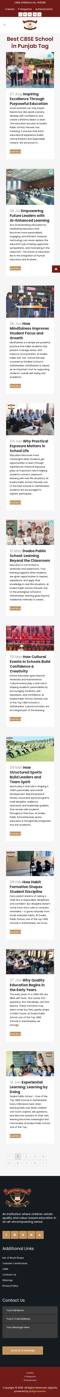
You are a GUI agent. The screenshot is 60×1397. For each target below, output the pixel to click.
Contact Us (9, 1274)
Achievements (44, 9)
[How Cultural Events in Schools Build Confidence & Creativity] (30, 638)
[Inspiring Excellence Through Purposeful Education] (30, 70)
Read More (15, 151)
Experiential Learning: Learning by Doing (29, 1087)
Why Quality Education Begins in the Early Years (27, 985)
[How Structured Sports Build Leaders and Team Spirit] (30, 749)
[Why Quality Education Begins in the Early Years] (30, 961)
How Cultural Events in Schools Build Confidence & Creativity (30, 664)
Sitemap (7, 1280)
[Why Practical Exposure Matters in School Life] (30, 419)
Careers (10, 9)
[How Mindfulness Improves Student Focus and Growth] (30, 302)
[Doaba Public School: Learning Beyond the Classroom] (30, 532)
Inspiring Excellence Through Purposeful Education (29, 99)
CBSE (5, 1269)
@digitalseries (37, 1391)
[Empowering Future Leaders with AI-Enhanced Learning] (30, 187)
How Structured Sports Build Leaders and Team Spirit (26, 774)
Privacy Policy (10, 1285)
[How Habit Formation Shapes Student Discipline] (30, 863)
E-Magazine (25, 9)
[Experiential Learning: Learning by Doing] (30, 1063)
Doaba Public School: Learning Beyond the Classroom (30, 555)
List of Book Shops (13, 1257)
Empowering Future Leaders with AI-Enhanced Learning (29, 215)
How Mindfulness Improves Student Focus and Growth (29, 331)
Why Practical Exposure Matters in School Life (29, 446)
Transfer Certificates (14, 1263)
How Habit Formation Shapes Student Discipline (26, 887)
